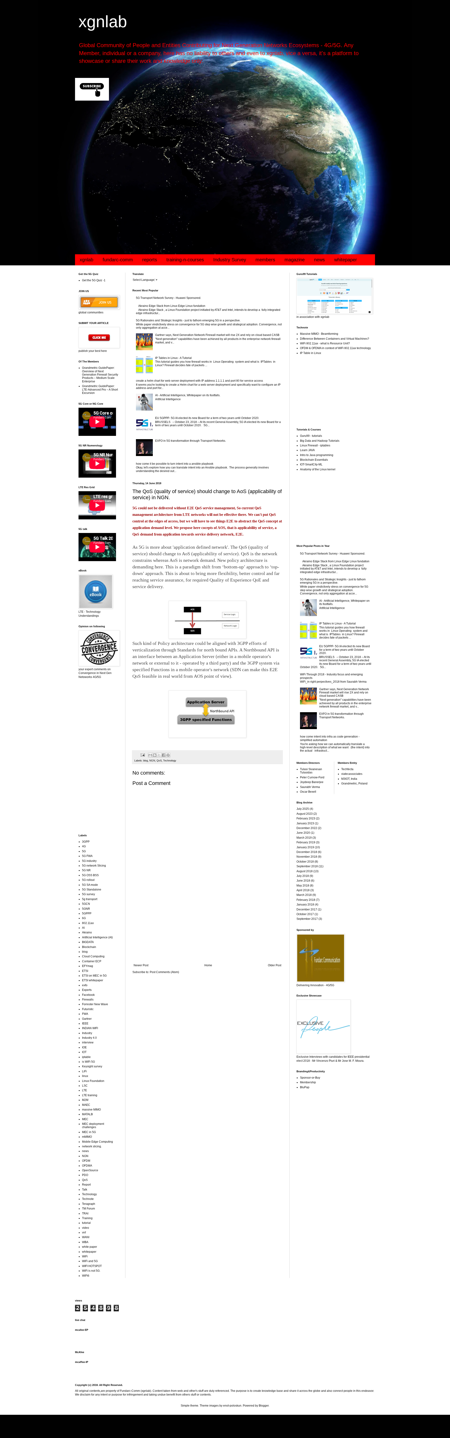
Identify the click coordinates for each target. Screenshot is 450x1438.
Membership (308, 1082)
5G (84, 851)
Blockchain (89, 947)
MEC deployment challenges (93, 1125)
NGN (152, 760)
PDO (85, 1175)
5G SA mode (90, 884)
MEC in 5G (89, 1132)
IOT (84, 1052)
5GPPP (86, 913)
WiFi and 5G (90, 1261)
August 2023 (304, 813)
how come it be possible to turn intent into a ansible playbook (174, 463)
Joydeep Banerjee (311, 782)
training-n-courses (185, 259)
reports (149, 259)
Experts (87, 990)
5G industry (89, 861)
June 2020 (303, 832)
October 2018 (305, 861)
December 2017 (306, 909)
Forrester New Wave (95, 1004)
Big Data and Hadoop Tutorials (319, 440)
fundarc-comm (118, 259)
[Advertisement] (215, 142)
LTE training (89, 1095)
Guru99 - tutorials (311, 435)
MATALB (87, 1114)
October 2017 (305, 914)
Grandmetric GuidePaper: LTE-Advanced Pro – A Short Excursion (100, 389)
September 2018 (307, 866)
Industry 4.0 (89, 1037)
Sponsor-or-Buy (310, 1077)
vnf (84, 1232)
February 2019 (305, 842)
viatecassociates (351, 774)
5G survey (88, 894)
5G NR (86, 870)
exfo (84, 985)
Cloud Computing (93, 956)
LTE (84, 1090)
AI (83, 927)
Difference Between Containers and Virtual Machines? (334, 338)
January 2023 (305, 823)
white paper (89, 1246)
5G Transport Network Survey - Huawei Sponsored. (168, 298)
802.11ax (88, 923)
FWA (85, 1014)
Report (86, 1184)
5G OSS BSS (90, 875)
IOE (84, 1047)
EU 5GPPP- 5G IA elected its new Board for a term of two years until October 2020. (207, 418)
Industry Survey (229, 259)
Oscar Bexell (308, 791)
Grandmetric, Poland (354, 783)
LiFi (84, 1071)
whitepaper (345, 259)
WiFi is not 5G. (91, 1270)
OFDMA (87, 1165)
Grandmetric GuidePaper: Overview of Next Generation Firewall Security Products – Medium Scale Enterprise (100, 374)
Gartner (87, 1018)
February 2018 (305, 900)
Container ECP (91, 961)
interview (88, 1042)
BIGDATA (88, 942)
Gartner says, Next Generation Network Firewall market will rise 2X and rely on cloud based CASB (217, 335)
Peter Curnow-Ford (312, 777)
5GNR (86, 908)
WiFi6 (85, 1275)
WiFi (85, 1256)
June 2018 (303, 880)
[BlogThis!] (154, 755)
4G (84, 846)
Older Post (274, 965)
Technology (169, 760)
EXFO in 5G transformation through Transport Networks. (190, 440)
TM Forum (88, 1208)
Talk (84, 1189)
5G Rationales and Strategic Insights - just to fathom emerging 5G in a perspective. (188, 320)
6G (84, 918)
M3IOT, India (349, 778)
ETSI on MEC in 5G (94, 975)
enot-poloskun (232, 1405)
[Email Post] (142, 754)
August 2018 (304, 871)
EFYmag (87, 966)
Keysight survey (92, 1066)
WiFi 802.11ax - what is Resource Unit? (325, 343)
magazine (295, 259)
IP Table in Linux (310, 353)
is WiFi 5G (88, 1061)
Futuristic (88, 1009)
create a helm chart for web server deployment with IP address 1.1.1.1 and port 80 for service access (199, 380)
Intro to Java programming (316, 455)
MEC (85, 1119)
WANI (85, 1237)
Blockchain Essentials (314, 459)
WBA (85, 1242)
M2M (85, 1100)
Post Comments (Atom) (164, 972)
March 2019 (304, 837)
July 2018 (302, 876)
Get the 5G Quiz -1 (93, 280)
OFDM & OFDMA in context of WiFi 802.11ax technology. (335, 348)
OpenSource (90, 1170)
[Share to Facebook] (163, 755)
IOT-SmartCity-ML (311, 464)
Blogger (264, 1405)
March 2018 (304, 895)
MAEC (86, 1105)
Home (208, 965)
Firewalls (88, 999)
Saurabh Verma (310, 787)
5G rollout (88, 880)
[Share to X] (159, 755)
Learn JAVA (307, 450)
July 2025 (302, 808)
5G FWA (87, 856)
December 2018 (306, 852)
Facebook (88, 995)
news (319, 259)
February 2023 (305, 818)
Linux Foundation (93, 1081)
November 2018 (306, 856)
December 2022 (306, 828)
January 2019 (305, 847)
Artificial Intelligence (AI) (97, 937)
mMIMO (87, 1136)
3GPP (86, 841)
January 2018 (305, 904)
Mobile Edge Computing (97, 1141)
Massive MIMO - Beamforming (319, 333)
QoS (159, 760)
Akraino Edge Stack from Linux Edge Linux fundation (171, 306)
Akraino (87, 932)
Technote (88, 1199)
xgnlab (103, 21)
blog (145, 760)
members (265, 259)
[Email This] (150, 755)
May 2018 (302, 885)
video (85, 1227)
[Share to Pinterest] (168, 755)
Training (87, 1218)
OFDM (86, 1160)
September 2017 (307, 919)
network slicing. (92, 1146)
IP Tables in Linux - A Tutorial (173, 358)
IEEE (85, 1023)
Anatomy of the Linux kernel (317, 469)
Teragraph (88, 1204)
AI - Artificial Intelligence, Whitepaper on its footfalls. (187, 395)
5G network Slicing (94, 865)
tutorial (86, 1223)
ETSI (85, 971)
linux (85, 1076)
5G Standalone (91, 889)
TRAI (85, 1213)
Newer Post (141, 965)
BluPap (304, 1087)
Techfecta (347, 769)
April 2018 (303, 890)
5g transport (89, 899)
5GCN (86, 903)
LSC (85, 1085)
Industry (87, 1033)
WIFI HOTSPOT (92, 1266)
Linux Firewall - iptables (315, 445)
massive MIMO (91, 1109)
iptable (86, 1057)
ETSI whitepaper (92, 980)
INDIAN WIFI (90, 1028)
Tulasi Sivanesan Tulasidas (311, 771)
